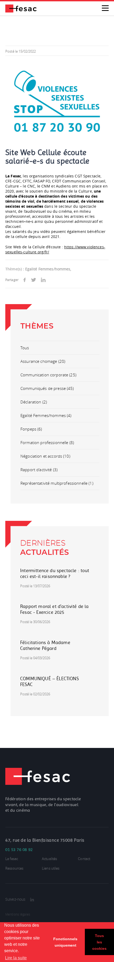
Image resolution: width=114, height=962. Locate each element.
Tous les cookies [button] (99, 942)
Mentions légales (17, 914)
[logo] (21, 8)
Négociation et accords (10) (45, 456)
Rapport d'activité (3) (39, 469)
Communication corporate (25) (48, 374)
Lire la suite (16, 958)
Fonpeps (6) (31, 429)
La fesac (11, 859)
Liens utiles (51, 868)
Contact (84, 859)
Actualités (49, 859)
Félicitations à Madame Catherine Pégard (45, 645)
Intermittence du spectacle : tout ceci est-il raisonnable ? (54, 573)
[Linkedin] (32, 899)
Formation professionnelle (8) (47, 442)
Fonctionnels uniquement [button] (65, 942)
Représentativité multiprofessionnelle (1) (56, 483)
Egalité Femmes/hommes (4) (46, 415)
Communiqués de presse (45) (47, 388)
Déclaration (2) (33, 402)
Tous (24, 347)
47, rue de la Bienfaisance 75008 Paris (44, 840)
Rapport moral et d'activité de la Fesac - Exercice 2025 (54, 609)
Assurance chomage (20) (42, 361)
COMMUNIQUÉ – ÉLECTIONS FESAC (49, 681)
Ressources (14, 868)
